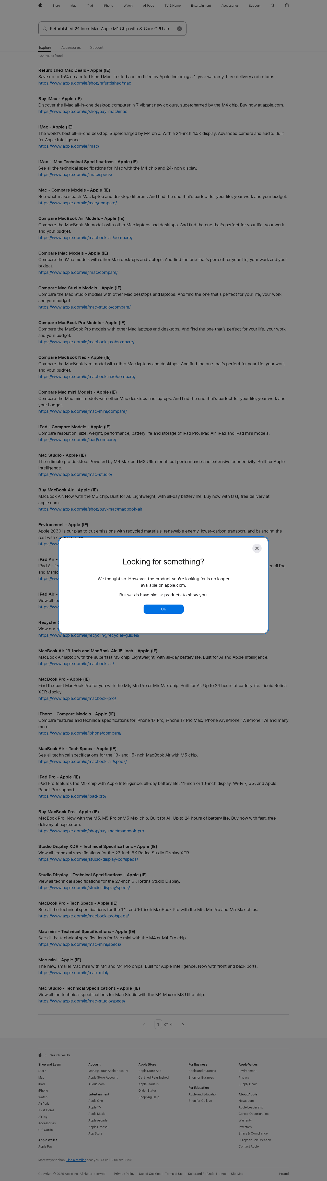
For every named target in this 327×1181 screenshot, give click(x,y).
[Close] (257, 548)
